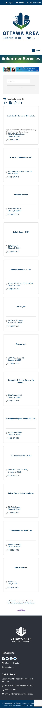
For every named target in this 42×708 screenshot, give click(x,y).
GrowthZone (24, 705)
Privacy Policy (33, 705)
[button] (4, 99)
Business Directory (14, 601)
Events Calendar (27, 601)
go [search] (22, 88)
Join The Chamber (29, 603)
